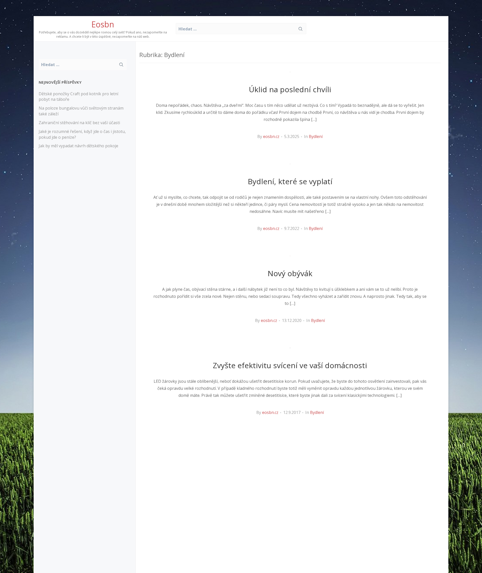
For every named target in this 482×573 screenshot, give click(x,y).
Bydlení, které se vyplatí (290, 181)
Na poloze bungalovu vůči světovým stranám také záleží (81, 111)
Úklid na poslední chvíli (290, 89)
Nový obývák (290, 273)
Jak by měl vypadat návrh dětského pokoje (78, 146)
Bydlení (316, 136)
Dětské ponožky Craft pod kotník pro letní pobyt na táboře (78, 96)
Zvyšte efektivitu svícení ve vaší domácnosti (290, 365)
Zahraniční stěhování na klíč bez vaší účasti (79, 122)
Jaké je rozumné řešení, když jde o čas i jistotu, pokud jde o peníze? (82, 134)
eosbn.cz (271, 136)
